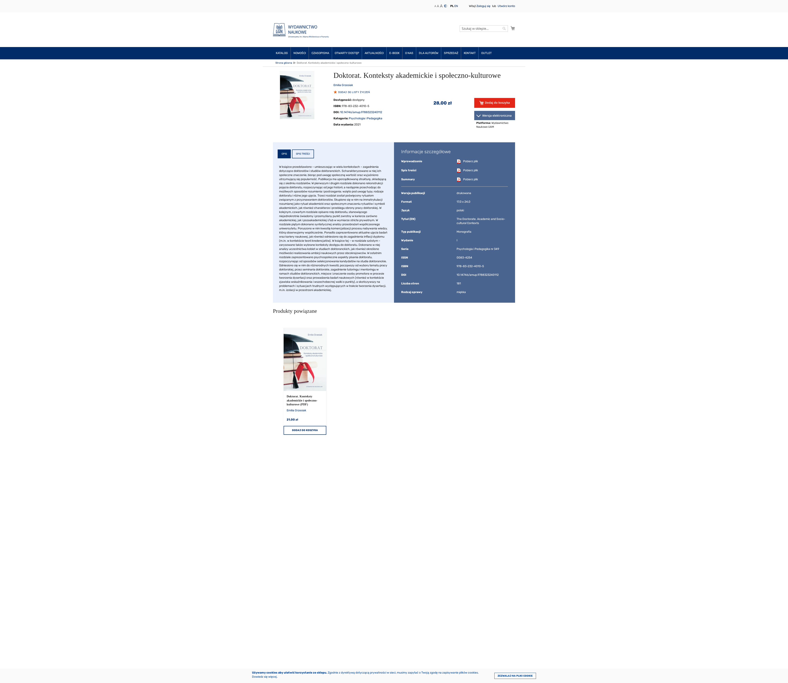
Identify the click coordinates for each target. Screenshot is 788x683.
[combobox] (484, 28)
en (456, 6)
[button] (452, 6)
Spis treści (303, 153)
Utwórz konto (506, 6)
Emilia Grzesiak (343, 85)
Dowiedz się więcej (264, 676)
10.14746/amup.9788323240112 (361, 112)
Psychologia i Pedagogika (365, 118)
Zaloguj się (483, 6)
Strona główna (283, 62)
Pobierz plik (470, 161)
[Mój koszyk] (513, 28)
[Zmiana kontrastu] (445, 6)
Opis (284, 153)
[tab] (284, 153)
